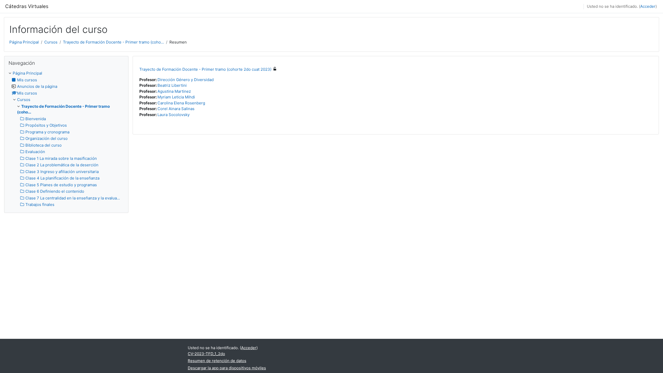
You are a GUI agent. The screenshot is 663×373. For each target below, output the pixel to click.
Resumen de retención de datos (217, 360)
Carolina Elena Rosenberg (181, 103)
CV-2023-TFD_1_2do (206, 353)
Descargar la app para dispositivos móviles (227, 367)
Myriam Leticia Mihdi (176, 97)
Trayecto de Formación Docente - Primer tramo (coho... (113, 42)
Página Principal (24, 42)
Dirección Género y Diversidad (185, 79)
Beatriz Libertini (172, 85)
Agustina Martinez (174, 91)
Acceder (647, 6)
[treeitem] (66, 139)
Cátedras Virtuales (26, 6)
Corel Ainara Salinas (175, 108)
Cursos (50, 42)
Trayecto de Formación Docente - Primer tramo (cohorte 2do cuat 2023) (205, 69)
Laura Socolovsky (173, 114)
